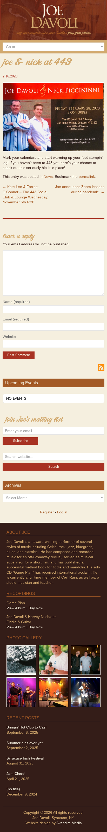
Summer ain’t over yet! (25, 743)
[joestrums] (53, 660)
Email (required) (16, 319)
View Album (15, 608)
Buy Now (36, 608)
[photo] (86, 692)
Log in (62, 512)
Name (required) (16, 302)
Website (9, 337)
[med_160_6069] (21, 692)
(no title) (13, 789)
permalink (87, 176)
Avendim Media (69, 823)
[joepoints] (21, 660)
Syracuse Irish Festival (25, 758)
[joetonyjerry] (86, 660)
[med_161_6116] (53, 692)
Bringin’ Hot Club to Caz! (26, 727)
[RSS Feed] (101, 367)
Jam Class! (15, 774)
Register (47, 512)
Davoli (53, 19)
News (48, 176)
